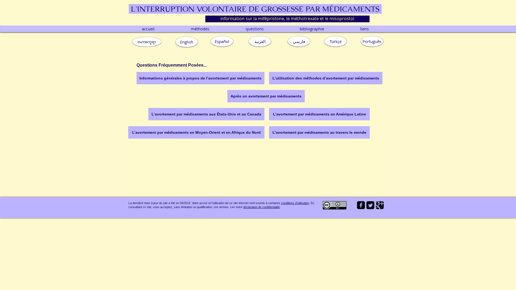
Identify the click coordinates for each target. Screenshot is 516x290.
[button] (372, 41)
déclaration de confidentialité (261, 207)
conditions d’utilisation (295, 203)
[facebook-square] (361, 205)
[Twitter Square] (370, 205)
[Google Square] (380, 205)
